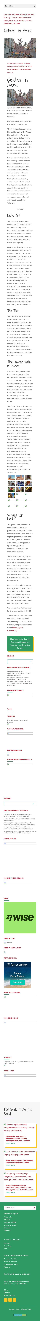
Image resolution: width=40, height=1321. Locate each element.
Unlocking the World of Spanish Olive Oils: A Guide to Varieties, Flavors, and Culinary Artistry (20, 832)
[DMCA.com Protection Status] (20, 1316)
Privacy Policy (9, 1295)
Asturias (7, 1220)
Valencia (16, 24)
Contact (7, 1293)
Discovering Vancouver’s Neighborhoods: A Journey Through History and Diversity (18, 673)
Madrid (6, 1228)
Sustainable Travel (11, 1264)
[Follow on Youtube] (14, 1300)
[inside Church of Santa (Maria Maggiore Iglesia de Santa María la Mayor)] (11, 485)
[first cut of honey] (11, 500)
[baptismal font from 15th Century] (28, 480)
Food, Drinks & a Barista (14, 21)
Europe (7, 1243)
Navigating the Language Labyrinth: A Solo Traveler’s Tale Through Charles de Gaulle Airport (19, 683)
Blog (6, 1290)
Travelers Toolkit (10, 1259)
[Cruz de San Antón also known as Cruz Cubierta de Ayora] (11, 480)
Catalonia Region (10, 1225)
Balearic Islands (10, 1222)
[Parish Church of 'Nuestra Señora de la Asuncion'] (20, 480)
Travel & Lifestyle (10, 1262)
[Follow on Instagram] (10, 1300)
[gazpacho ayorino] (20, 500)
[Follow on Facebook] (5, 1300)
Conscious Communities (14, 15)
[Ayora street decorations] (20, 491)
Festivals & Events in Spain (17, 1274)
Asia (5, 1249)
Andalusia (8, 1217)
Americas (7, 1246)
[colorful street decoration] (20, 495)
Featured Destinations (21, 18)
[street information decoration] (20, 485)
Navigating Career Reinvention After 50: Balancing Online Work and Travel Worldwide (18, 828)
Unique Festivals (25, 69)
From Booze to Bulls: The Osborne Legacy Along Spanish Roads (18, 678)
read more (10, 1143)
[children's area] (11, 491)
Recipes (7, 1267)
